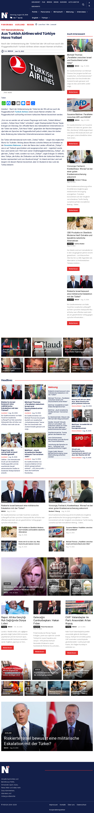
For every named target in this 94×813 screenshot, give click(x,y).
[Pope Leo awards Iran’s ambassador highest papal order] (78, 347)
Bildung (6, 665)
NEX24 (10, 51)
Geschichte (54, 570)
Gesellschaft (8, 687)
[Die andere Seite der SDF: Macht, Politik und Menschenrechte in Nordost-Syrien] (24, 576)
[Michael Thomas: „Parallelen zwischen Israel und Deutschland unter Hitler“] (80, 45)
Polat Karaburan (47, 627)
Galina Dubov (79, 244)
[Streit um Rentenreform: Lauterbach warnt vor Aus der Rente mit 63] (82, 440)
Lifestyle (70, 244)
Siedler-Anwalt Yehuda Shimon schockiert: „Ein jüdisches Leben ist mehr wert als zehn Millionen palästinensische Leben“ (57, 425)
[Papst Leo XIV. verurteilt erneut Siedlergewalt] (11, 440)
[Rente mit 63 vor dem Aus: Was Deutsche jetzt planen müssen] (82, 391)
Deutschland (76, 406)
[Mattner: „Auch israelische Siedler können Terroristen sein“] (35, 440)
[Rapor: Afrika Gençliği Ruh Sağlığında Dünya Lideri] (15, 607)
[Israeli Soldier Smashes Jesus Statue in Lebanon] (59, 365)
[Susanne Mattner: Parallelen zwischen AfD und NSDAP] (80, 105)
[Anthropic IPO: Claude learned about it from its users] (47, 347)
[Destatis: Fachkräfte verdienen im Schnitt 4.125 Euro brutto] (12, 688)
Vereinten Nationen (12, 145)
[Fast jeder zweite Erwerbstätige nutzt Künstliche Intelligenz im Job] (78, 670)
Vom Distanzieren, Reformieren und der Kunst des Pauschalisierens (58, 439)
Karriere (37, 669)
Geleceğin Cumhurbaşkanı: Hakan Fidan (46, 620)
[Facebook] (89, 2)
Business (38, 346)
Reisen (30, 25)
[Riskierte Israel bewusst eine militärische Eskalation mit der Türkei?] (80, 281)
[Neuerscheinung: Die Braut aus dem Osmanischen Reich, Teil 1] (58, 587)
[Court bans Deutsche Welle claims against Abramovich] (35, 365)
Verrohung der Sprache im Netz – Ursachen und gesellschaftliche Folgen (58, 446)
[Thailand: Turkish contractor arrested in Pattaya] (12, 365)
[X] (89, 5)
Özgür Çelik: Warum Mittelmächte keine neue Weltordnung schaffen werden (57, 454)
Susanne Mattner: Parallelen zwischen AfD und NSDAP (80, 115)
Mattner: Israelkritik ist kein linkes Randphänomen (58, 406)
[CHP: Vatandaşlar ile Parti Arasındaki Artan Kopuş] (79, 607)
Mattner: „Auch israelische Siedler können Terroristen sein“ (34, 453)
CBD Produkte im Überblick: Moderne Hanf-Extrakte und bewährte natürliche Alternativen (32, 530)
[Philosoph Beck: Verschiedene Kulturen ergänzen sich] (70, 568)
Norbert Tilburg (80, 180)
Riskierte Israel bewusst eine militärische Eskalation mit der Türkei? (79, 294)
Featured (70, 120)
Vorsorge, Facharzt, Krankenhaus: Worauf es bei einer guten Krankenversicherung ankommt (71, 506)
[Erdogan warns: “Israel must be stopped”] (16, 347)
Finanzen (71, 180)
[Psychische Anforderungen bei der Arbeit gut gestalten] (47, 670)
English (6, 346)
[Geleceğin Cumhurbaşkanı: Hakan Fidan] (47, 607)
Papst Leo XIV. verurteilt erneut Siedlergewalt (9, 452)
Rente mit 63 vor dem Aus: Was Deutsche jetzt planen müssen (81, 401)
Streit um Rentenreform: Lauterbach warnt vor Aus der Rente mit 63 (81, 452)
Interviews (76, 585)
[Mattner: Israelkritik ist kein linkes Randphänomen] (82, 415)
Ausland (20, 25)
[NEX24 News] (4, 15)
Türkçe (4, 627)
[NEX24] (2, 51)
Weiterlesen (73, 92)
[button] (83, 4)
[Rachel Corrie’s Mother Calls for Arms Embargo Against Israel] (82, 365)
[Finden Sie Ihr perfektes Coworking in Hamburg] (82, 688)
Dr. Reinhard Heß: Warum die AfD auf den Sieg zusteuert (59, 418)
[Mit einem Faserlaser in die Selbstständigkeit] (59, 688)
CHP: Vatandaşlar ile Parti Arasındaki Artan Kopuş (78, 620)
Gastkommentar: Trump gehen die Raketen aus (57, 433)
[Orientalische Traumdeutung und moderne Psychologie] (81, 587)
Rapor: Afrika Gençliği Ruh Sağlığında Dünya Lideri (13, 620)
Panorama (7, 25)
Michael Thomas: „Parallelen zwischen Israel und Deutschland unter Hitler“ (79, 59)
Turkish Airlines (22, 112)
